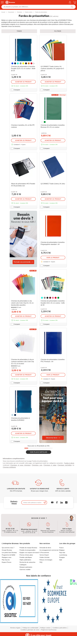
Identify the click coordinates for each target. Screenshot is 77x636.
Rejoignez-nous (6, 557)
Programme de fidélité (8, 555)
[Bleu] (12, 63)
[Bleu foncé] (15, 63)
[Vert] (45, 122)
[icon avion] (44, 502)
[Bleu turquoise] (18, 63)
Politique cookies (45, 628)
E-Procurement (44, 552)
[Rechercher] (72, 7)
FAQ (41, 562)
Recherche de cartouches (27, 562)
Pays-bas (62, 552)
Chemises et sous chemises (20, 465)
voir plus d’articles (38, 452)
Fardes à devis (69, 463)
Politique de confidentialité (30, 628)
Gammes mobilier (25, 569)
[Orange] (29, 63)
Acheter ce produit (23, 82)
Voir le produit (52, 257)
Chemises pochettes (64, 465)
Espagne (62, 557)
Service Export (44, 555)
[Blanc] (42, 122)
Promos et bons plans (26, 555)
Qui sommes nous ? (8, 547)
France (61, 547)
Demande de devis (45, 547)
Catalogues (23, 564)
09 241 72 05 (10, 529)
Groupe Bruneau (7, 550)
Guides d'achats (44, 557)
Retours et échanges (46, 560)
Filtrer (57, 31)
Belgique (62, 550)
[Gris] (21, 63)
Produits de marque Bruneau (28, 547)
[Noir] (26, 63)
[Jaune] (23, 63)
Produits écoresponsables (27, 550)
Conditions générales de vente (30, 630)
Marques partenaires (26, 567)
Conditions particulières (59, 628)
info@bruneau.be (10, 532)
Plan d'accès (6, 560)
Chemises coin (37, 465)
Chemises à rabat (49, 465)
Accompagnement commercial (49, 550)
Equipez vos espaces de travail (29, 552)
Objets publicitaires (25, 560)
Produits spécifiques (26, 557)
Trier (19, 31)
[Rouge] (31, 63)
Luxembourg (63, 555)
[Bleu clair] (12, 415)
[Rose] (53, 298)
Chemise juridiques (9, 467)
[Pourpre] (50, 298)
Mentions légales (15, 628)
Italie (60, 560)
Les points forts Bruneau (9, 552)
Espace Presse (6, 562)
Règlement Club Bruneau (48, 630)
